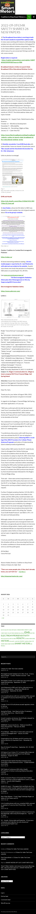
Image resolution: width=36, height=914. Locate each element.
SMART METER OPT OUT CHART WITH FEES (19, 862)
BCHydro (14, 629)
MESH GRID (32, 638)
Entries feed (4, 896)
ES (12, 638)
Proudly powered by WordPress (9, 911)
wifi (31, 643)
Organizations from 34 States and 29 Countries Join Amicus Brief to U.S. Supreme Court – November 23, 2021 (16, 740)
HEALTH (20, 638)
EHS (27, 632)
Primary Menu (33, 17)
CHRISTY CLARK (28, 629)
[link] (13, 275)
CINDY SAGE (4, 633)
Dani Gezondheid (6, 857)
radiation (27, 641)
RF (33, 641)
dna (20, 633)
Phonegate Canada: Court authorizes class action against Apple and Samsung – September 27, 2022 (18, 681)
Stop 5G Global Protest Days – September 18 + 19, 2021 (17, 747)
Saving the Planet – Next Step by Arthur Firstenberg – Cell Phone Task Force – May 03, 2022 (17, 712)
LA (25, 638)
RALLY (30, 641)
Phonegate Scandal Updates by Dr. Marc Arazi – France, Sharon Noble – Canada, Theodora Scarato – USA (17, 674)
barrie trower (4, 629)
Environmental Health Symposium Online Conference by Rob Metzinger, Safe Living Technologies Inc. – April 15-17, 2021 (18, 813)
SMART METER (10, 643)
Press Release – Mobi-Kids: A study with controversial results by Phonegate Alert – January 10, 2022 (17, 732)
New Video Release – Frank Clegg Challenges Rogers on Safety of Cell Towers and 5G (17, 797)
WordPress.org (5, 903)
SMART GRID (4, 643)
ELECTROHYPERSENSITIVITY (15, 635)
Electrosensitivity (5, 638)
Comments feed (5, 899)
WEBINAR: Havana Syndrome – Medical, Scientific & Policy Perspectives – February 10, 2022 (16, 725)
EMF (10, 638)
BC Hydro (9, 629)
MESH (27, 638)
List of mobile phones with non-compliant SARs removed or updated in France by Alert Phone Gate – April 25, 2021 (18, 804)
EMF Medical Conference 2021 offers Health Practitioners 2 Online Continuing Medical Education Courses (17, 770)
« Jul (2, 618)
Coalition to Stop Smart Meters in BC (14, 17)
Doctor (22, 633)
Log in (3, 893)
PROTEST (22, 641)
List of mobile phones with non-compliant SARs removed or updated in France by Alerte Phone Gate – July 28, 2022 (18, 697)
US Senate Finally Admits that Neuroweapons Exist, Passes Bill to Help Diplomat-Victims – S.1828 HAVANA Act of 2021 (17, 762)
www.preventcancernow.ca (13, 275)
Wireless (3, 645)
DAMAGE (16, 633)
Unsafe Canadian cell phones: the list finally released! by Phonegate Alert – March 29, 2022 (17, 719)
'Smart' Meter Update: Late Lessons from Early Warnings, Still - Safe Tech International (18, 866)
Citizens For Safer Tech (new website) (12, 668)
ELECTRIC (32, 633)
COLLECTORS (10, 633)
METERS (5, 641)
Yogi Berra (22, 572)
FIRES (14, 638)
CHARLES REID (20, 629)
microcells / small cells (14, 641)
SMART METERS (22, 643)
